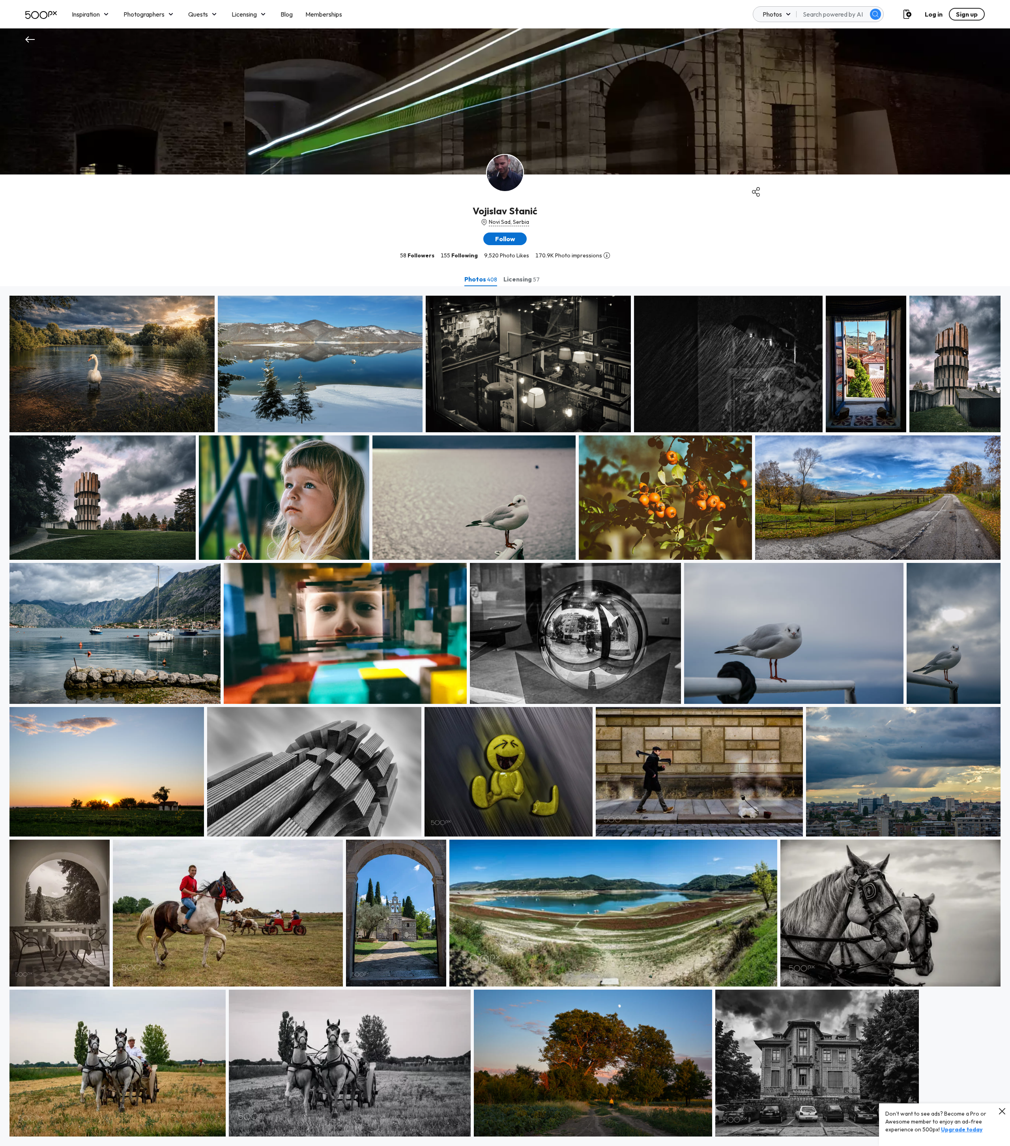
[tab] (480, 279)
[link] (112, 364)
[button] (875, 14)
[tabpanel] (505, 716)
